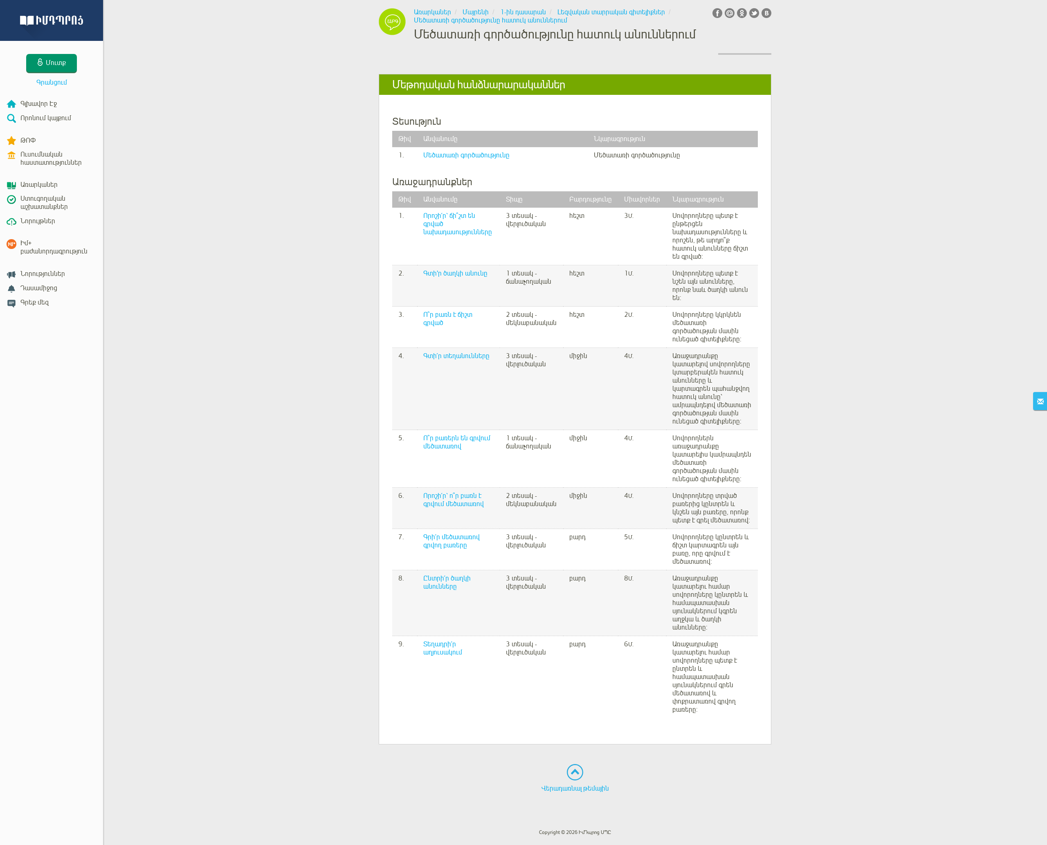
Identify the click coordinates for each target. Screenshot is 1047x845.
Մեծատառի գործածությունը (466, 155)
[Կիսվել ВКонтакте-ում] (766, 13)
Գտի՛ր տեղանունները (456, 356)
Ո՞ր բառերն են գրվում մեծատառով (456, 442)
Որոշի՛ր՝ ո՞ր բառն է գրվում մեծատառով (453, 500)
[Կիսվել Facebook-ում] (717, 13)
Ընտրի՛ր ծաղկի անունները (447, 582)
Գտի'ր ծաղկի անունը (455, 273)
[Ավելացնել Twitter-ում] (754, 13)
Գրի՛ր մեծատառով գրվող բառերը (451, 541)
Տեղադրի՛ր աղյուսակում (442, 648)
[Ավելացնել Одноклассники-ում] (742, 13)
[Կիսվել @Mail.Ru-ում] (730, 13)
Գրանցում (51, 82)
